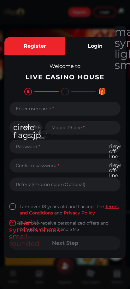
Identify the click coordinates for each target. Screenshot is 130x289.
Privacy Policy (79, 213)
